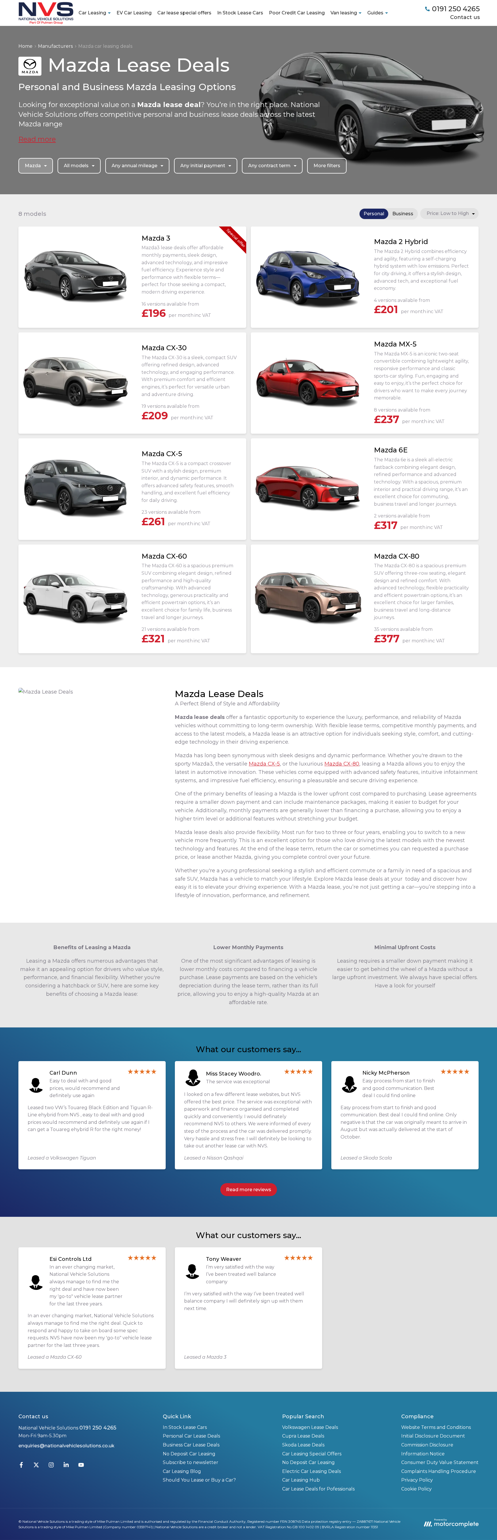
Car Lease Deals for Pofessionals (318, 1489)
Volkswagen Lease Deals (310, 1427)
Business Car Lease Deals (191, 1445)
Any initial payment (202, 165)
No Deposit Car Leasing (189, 1454)
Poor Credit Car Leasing (297, 13)
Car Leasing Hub (301, 1480)
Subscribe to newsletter (190, 1462)
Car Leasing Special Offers (311, 1454)
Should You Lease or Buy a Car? (199, 1480)
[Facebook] (21, 1466)
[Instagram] (51, 1466)
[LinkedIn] (66, 1466)
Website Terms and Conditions (436, 1427)
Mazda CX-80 (341, 764)
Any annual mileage (134, 165)
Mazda (33, 165)
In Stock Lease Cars (240, 13)
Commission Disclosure (427, 1445)
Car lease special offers (184, 13)
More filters (327, 165)
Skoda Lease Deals (303, 1445)
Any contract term (269, 165)
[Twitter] (36, 1466)
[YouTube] (81, 1466)
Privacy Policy (417, 1480)
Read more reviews (248, 1189)
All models (76, 165)
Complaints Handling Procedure (438, 1471)
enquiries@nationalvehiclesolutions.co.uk (66, 1445)
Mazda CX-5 (264, 764)
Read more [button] (37, 139)
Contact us (465, 17)
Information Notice (423, 1454)
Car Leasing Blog (182, 1471)
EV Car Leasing (134, 13)
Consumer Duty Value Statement (440, 1462)
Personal (374, 213)
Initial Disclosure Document (433, 1436)
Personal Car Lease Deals (191, 1436)
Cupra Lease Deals (303, 1436)
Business (402, 213)
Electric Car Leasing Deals (311, 1471)
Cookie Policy (416, 1489)
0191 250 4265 (97, 1428)
